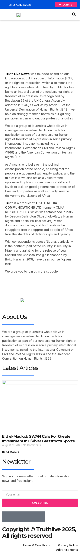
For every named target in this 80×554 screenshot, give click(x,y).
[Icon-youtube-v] (39, 516)
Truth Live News (17, 74)
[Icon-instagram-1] (28, 516)
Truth (9, 203)
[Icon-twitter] (18, 516)
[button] (64, 15)
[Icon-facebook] (7, 516)
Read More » (10, 452)
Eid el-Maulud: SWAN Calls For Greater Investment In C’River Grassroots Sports (38, 438)
